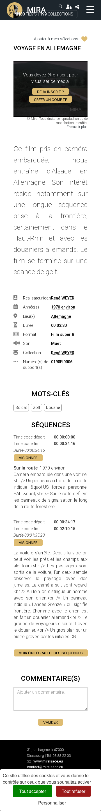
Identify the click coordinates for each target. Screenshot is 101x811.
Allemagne (61, 316)
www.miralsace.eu (48, 761)
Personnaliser (52, 802)
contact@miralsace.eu (45, 767)
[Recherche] (60, 6)
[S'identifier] (68, 6)
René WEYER (62, 298)
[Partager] (77, 6)
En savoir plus (77, 127)
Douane (53, 407)
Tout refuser (73, 791)
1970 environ (63, 307)
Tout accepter (32, 791)
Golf (36, 407)
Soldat (21, 407)
